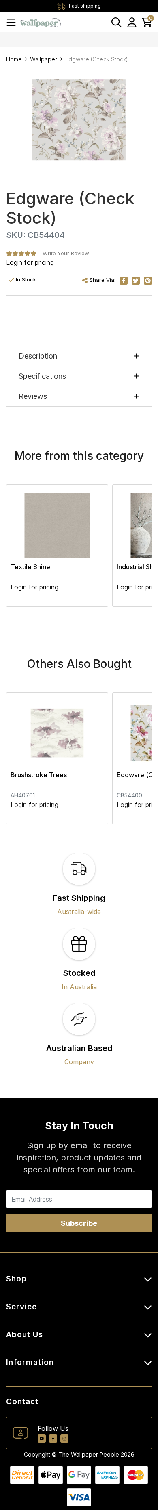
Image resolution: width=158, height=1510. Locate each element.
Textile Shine (30, 567)
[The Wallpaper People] (40, 22)
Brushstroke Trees (39, 775)
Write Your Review (66, 253)
